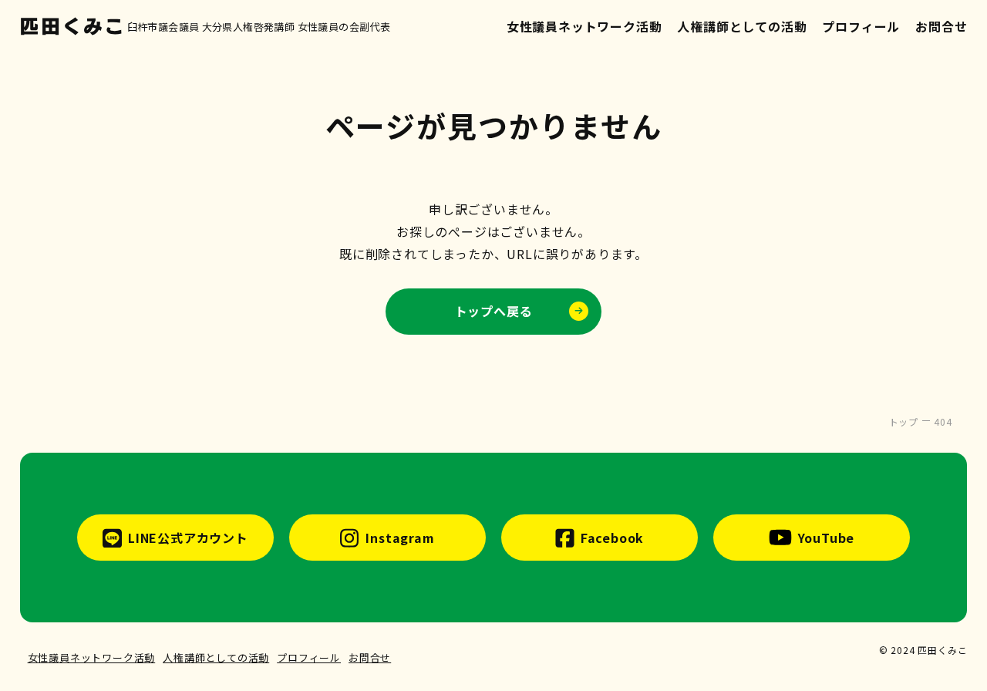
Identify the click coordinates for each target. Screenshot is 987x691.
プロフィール (861, 26)
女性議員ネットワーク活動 (584, 26)
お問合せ (941, 26)
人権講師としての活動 (742, 26)
